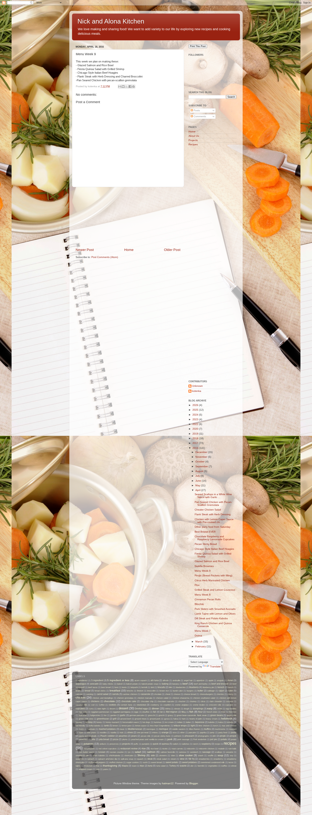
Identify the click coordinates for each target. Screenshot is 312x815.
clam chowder (215, 701)
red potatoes (89, 749)
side (153, 755)
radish (175, 744)
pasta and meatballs (88, 736)
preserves (114, 744)
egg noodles (231, 709)
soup (220, 755)
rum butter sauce (86, 752)
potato (224, 739)
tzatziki (183, 766)
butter (200, 690)
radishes (185, 744)
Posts (196, 110)
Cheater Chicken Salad (208, 509)
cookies (112, 705)
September (202, 466)
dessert (123, 708)
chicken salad (162, 698)
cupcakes (80, 708)
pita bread (104, 739)
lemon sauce (140, 726)
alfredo (166, 680)
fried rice (232, 712)
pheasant (189, 736)
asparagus (81, 684)
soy (231, 755)
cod (92, 705)
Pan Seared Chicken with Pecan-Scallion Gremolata (213, 503)
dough (186, 709)
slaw (173, 755)
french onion (212, 712)
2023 (195, 419)
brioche (130, 691)
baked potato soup (150, 684)
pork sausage (183, 739)
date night (101, 709)
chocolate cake (128, 701)
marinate (91, 729)
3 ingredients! (82, 680)
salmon (151, 752)
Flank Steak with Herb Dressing (213, 514)
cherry (230, 694)
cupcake (229, 705)
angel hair (188, 680)
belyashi (134, 687)
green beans (216, 715)
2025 (195, 409)
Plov (197, 585)
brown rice (164, 691)
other (182, 732)
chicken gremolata (125, 698)
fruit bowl (82, 715)
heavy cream (211, 719)
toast (134, 766)
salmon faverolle (168, 752)
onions (155, 732)
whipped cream (85, 769)
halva (175, 719)
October (200, 461)
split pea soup (127, 759)
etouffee (145, 712)
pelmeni (177, 736)
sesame (229, 752)
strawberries (204, 759)
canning (89, 694)
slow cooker (186, 755)
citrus (203, 701)
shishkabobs (114, 755)
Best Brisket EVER (205, 531)
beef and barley (201, 684)
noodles (103, 732)
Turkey (172, 766)
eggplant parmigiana (121, 712)
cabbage (211, 691)
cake (230, 690)
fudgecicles (95, 715)
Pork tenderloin (199, 739)
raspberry (206, 744)
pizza (115, 739)
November (201, 457)
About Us (193, 136)
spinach (90, 759)
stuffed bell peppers (97, 762)
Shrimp (141, 755)
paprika (203, 732)
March (199, 641)
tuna (150, 766)
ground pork (155, 719)
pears (134, 736)
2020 (195, 428)
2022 (195, 424)
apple (211, 680)
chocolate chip (147, 701)
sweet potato (172, 762)
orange (165, 732)
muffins (207, 729)
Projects (193, 140)
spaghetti (80, 759)
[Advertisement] (128, 217)
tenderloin (88, 766)
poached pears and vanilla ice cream (147, 739)
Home (129, 250)
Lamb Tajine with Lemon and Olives (215, 613)
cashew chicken (130, 694)
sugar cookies (132, 762)
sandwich (194, 752)
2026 (195, 405)
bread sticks (100, 691)
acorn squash (141, 680)
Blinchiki (199, 604)
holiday (89, 722)
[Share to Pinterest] (133, 86)
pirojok (233, 736)
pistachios (83, 739)
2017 (195, 443)
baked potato (132, 684)
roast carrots (177, 749)
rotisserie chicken (206, 749)
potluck (103, 744)
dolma (167, 709)
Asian (230, 680)
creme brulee (199, 705)
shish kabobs (99, 755)
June (198, 480)
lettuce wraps (180, 725)
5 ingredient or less (118, 680)
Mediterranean (135, 729)
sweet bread (156, 762)
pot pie (213, 739)
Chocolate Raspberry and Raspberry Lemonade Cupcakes (214, 538)
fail (154, 712)
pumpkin (145, 744)
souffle (210, 755)
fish (191, 711)
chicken (81, 697)
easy (210, 708)
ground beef (125, 719)
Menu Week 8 (203, 594)
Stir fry (191, 759)
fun (105, 715)
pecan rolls (145, 736)
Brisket (140, 691)
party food (222, 732)
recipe (217, 744)
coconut (229, 701)
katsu (220, 722)
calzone (79, 694)
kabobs (211, 722)
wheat (233, 766)
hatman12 (168, 783)
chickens (95, 701)
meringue (163, 729)
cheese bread (190, 694)
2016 (195, 448)
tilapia (125, 766)
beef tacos (92, 687)
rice (144, 748)
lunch (215, 726)
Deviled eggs (141, 708)
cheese (177, 694)
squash (140, 759)
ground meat (140, 719)
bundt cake (178, 691)
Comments (199, 116)
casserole (145, 694)
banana (175, 684)
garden (113, 715)
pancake (192, 732)
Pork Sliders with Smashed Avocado (215, 609)
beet (116, 687)
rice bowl (155, 749)
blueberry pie (208, 687)
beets (124, 687)
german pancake (136, 715)
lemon (115, 726)
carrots (115, 694)
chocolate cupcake (165, 701)
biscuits (161, 687)
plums (124, 739)
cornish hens (126, 705)
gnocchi (151, 715)
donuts (177, 709)
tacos (230, 762)
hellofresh (226, 718)
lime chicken (204, 726)
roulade (221, 749)
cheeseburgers (206, 694)
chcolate (157, 694)
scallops (218, 752)
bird (152, 687)
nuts (122, 732)
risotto (165, 749)
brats (78, 690)
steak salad (162, 759)
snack (200, 755)
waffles (224, 766)
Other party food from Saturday (212, 527)
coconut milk (81, 705)
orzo (175, 732)
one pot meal (142, 732)
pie (214, 736)
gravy (170, 715)
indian (179, 722)
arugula (220, 680)
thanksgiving (110, 765)
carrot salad (102, 694)
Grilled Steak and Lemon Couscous (215, 590)
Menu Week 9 (203, 571)
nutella (113, 732)
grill (114, 718)
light (193, 725)
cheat (167, 694)
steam (173, 759)
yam (97, 769)
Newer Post (85, 250)
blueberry (194, 687)
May (198, 485)
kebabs (230, 722)
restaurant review (129, 748)
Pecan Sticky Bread (206, 544)
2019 (195, 433)
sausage (206, 752)
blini (170, 687)
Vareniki (200, 766)
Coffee (102, 705)
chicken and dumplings (102, 698)
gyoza (167, 719)
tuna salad (160, 766)
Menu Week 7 (203, 631)
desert (112, 709)
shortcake (128, 755)
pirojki (223, 736)
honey (99, 722)
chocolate (109, 701)
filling (183, 712)
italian (188, 722)
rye (129, 752)
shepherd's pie (82, 755)
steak (150, 759)
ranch (195, 744)
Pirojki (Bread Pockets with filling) (213, 575)
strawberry (218, 759)
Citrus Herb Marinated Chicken (212, 580)
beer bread (106, 687)
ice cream (169, 722)
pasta (233, 732)
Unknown (197, 386)
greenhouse (103, 718)
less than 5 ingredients (160, 726)
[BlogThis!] (123, 86)
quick (155, 744)
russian (101, 752)
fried (223, 712)
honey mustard (112, 722)
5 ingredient (97, 680)
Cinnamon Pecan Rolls (208, 599)
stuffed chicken (116, 762)
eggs (136, 712)
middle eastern (178, 729)
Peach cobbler (107, 736)
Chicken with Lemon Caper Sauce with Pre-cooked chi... (214, 521)
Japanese (199, 722)
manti (81, 729)
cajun (221, 690)
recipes (230, 743)
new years (91, 732)
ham (184, 719)
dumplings (198, 708)
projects (126, 744)
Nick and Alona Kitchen (110, 21)
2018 (195, 438)
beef (185, 683)
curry (91, 709)
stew (182, 759)
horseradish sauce (130, 722)
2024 (195, 414)
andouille (176, 680)
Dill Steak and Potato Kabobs (211, 618)
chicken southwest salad (204, 698)
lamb (106, 725)
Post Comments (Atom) (104, 257)
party (212, 732)
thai (97, 766)
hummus (157, 722)
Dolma (198, 635)
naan (81, 732)
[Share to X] (126, 86)
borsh (230, 687)
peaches (123, 736)
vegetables (213, 766)
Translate (215, 666)
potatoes (89, 743)
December (201, 452)
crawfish (167, 705)
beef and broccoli (220, 684)
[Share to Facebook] (130, 86)
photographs (203, 736)
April (198, 490)
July (198, 476)
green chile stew (86, 719)
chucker (182, 701)
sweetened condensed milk (213, 762)
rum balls (232, 749)
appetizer (200, 680)
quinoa (165, 744)
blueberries (181, 687)
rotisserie (191, 749)
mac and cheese (229, 726)
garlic (122, 715)
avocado (94, 684)
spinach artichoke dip (107, 759)
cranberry (154, 705)
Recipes (193, 144)
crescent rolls (215, 705)
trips (142, 766)
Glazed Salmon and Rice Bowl (212, 561)
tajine (78, 766)
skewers (163, 755)
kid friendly (80, 726)
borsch (221, 687)
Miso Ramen (194, 729)
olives (130, 732)
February (201, 646)
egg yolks (83, 712)
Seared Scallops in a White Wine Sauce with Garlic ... (213, 496)
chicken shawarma (180, 698)
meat (122, 729)
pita (93, 739)
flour (200, 712)
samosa (182, 752)
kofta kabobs (94, 726)
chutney (193, 701)
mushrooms (220, 729)
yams (105, 769)
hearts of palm (195, 719)
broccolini (151, 691)
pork (169, 739)
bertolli (144, 687)
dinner (155, 708)
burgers (190, 691)
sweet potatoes (189, 762)
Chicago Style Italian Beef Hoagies (214, 549)
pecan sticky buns (162, 736)
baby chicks (108, 684)
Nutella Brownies (204, 566)
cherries (220, 694)
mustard (232, 729)
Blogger (193, 783)
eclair (219, 709)
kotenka (196, 391)
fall (161, 712)
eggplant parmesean (100, 712)
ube (192, 766)
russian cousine (117, 752)
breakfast (115, 690)
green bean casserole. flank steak (192, 715)
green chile (231, 715)
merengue (150, 729)
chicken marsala (144, 698)
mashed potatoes (107, 729)
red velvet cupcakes (108, 749)
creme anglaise (182, 705)
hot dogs (146, 722)
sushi (145, 762)
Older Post (172, 250)
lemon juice (126, 726)
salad (138, 752)
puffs (136, 744)
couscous (141, 705)
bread (87, 690)
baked (119, 684)
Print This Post (198, 46)
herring (79, 722)
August (199, 471)
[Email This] (120, 86)
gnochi (161, 715)
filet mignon (171, 712)
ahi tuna (155, 680)
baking (165, 684)
